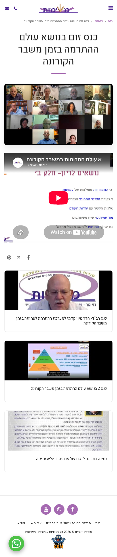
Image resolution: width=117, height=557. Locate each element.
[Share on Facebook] (28, 257)
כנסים (98, 21)
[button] (111, 8)
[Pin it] (9, 257)
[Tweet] (19, 257)
